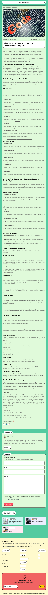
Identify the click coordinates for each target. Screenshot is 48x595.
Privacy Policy (5, 566)
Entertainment (24, 558)
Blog (3, 557)
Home (4, 7)
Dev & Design (14, 7)
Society (23, 569)
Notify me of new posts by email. (12, 499)
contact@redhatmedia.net (26, 546)
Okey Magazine (24, 593)
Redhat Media (35, 593)
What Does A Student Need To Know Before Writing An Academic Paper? (20, 417)
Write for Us (5, 563)
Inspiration (24, 562)
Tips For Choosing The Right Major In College (13, 412)
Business (23, 555)
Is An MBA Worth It (8, 410)
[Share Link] (4, 424)
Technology (8, 7)
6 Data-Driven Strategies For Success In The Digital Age (19, 139)
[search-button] (4, 2)
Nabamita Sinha (11, 437)
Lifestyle (23, 565)
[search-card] (5, 521)
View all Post (6, 447)
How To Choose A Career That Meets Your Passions (15, 415)
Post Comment (8, 504)
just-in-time (17, 121)
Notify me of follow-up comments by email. (14, 497)
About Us (4, 555)
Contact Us (5, 560)
